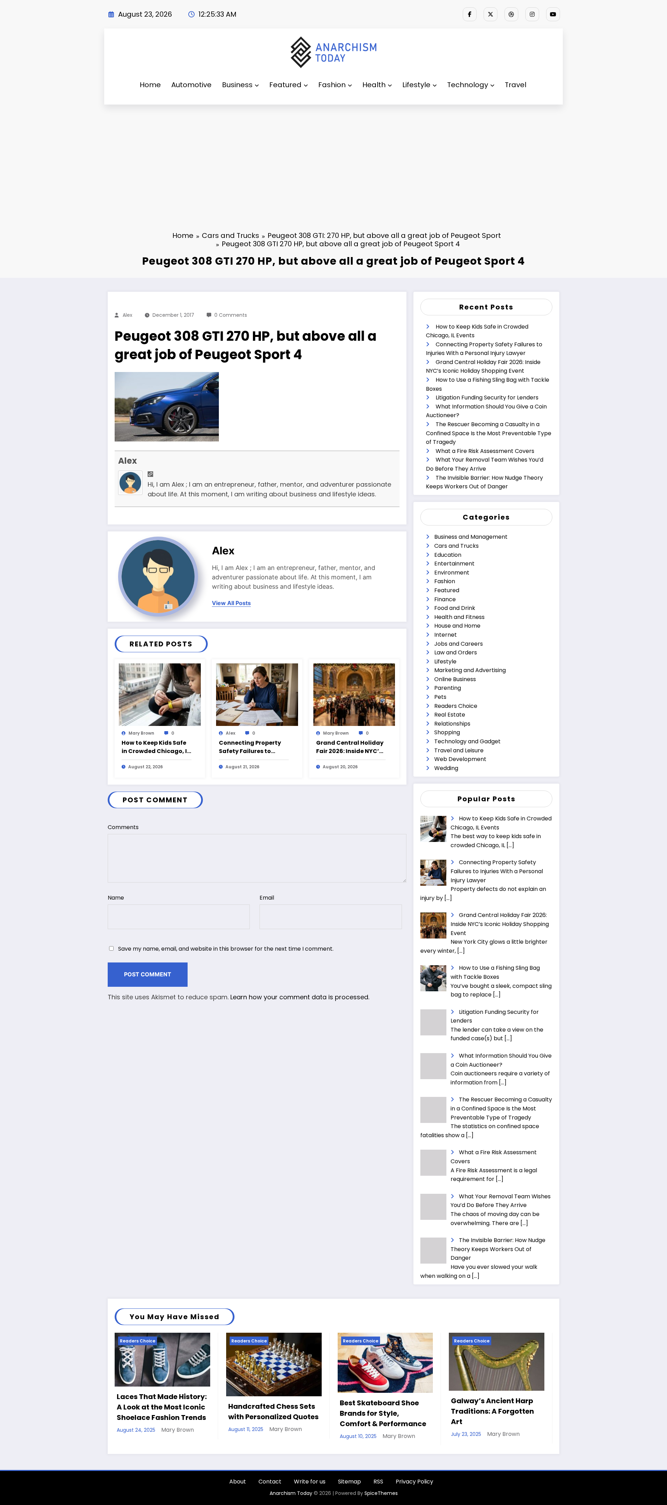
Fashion (332, 85)
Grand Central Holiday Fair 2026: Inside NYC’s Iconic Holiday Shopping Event (350, 747)
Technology (467, 85)
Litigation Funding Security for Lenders (487, 398)
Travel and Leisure (459, 750)
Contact (269, 1482)
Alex (127, 315)
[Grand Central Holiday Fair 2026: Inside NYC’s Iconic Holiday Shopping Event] (354, 694)
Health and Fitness (459, 617)
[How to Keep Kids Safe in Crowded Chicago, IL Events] (160, 694)
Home (150, 85)
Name (116, 898)
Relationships (452, 724)
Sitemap (349, 1482)
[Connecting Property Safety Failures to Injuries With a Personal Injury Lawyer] (257, 694)
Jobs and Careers (458, 644)
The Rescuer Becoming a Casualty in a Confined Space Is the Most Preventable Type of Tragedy (488, 433)
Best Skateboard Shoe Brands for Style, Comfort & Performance (383, 1413)
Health (374, 85)
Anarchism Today (291, 1493)
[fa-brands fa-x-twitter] (490, 14)
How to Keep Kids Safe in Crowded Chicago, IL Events (156, 747)
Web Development (460, 759)
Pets (440, 697)
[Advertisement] (333, 156)
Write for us (310, 1482)
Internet (445, 635)
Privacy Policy (414, 1482)
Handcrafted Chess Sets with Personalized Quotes (273, 1411)
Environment (451, 573)
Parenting (447, 688)
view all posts (231, 603)
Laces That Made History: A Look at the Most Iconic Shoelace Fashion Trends (162, 1407)
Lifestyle (416, 85)
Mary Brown (141, 733)
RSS (378, 1482)
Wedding (446, 768)
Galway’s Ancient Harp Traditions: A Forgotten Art (492, 1411)
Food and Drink (454, 608)
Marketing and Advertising (470, 670)
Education (447, 555)
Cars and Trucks (456, 546)
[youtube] (553, 14)
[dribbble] (511, 14)
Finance (445, 599)
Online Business (455, 679)
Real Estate (449, 715)
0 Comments (230, 315)
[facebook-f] (470, 14)
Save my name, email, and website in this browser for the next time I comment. (226, 949)
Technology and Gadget (467, 741)
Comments (123, 827)
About (237, 1482)
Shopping (447, 732)
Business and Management (471, 537)
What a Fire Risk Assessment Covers (485, 451)
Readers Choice (455, 706)
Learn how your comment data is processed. (299, 997)
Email (267, 898)
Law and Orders (455, 652)
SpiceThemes (381, 1493)
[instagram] (532, 14)
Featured (285, 85)
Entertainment (454, 564)
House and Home (457, 626)
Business (237, 85)
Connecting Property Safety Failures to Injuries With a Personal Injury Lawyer (253, 747)
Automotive (191, 85)
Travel (515, 85)
